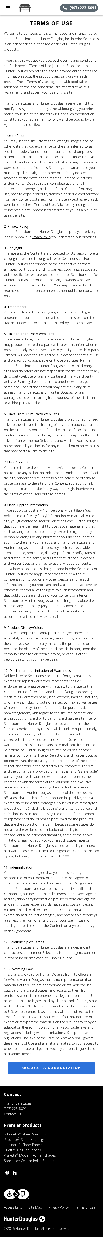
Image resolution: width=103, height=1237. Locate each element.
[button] (8, 8)
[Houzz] (14, 1172)
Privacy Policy (42, 237)
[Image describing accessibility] (16, 1194)
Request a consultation (51, 1068)
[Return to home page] (29, 8)
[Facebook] (7, 1172)
